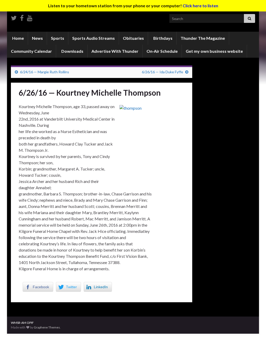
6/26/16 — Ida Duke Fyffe (162, 72)
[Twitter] (14, 17)
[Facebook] (22, 17)
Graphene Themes (47, 327)
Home (17, 38)
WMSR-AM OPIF (22, 323)
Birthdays (162, 38)
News (37, 38)
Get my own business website (214, 51)
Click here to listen (200, 5)
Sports (57, 38)
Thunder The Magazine (203, 38)
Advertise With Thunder (114, 51)
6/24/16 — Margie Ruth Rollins (44, 72)
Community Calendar (31, 51)
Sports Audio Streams (93, 38)
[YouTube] (29, 17)
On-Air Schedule (162, 51)
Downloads (72, 51)
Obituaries (133, 38)
